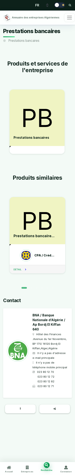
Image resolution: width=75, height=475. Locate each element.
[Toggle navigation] (69, 17)
